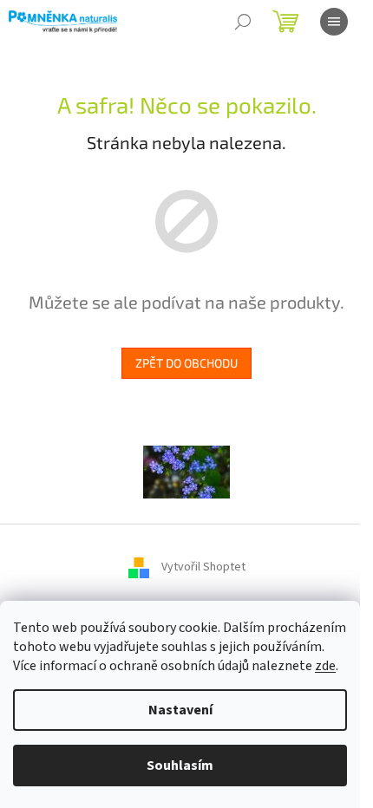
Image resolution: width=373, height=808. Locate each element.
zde (325, 665)
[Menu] (334, 21)
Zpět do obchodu (186, 362)
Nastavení (180, 710)
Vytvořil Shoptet (203, 567)
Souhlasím (180, 765)
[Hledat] (243, 21)
